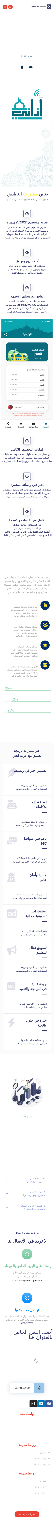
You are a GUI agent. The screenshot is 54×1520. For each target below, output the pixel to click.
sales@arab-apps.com (30, 1280)
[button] (5, 7)
